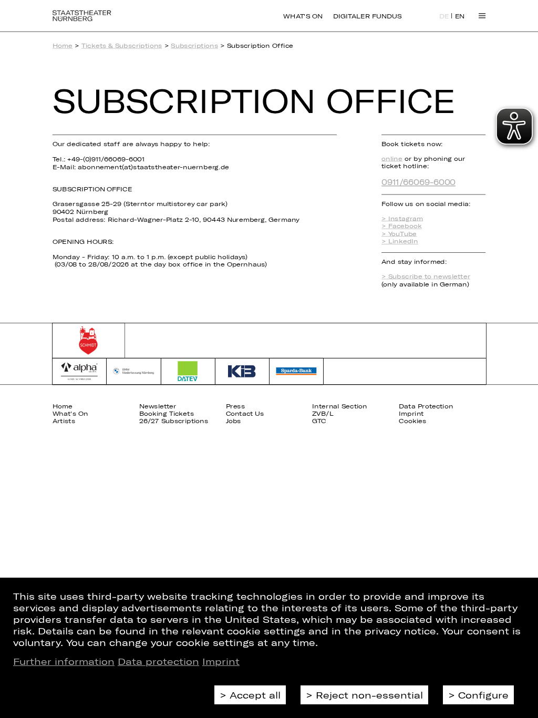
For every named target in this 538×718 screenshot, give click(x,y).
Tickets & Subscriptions (121, 45)
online (391, 158)
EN (460, 16)
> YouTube (399, 234)
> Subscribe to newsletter (425, 276)
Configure (483, 695)
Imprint (221, 661)
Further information (64, 661)
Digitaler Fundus (367, 16)
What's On (303, 16)
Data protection (158, 661)
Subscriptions (194, 45)
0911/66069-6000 (418, 181)
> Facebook (401, 226)
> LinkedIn (399, 241)
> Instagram (402, 218)
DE (444, 16)
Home (63, 45)
